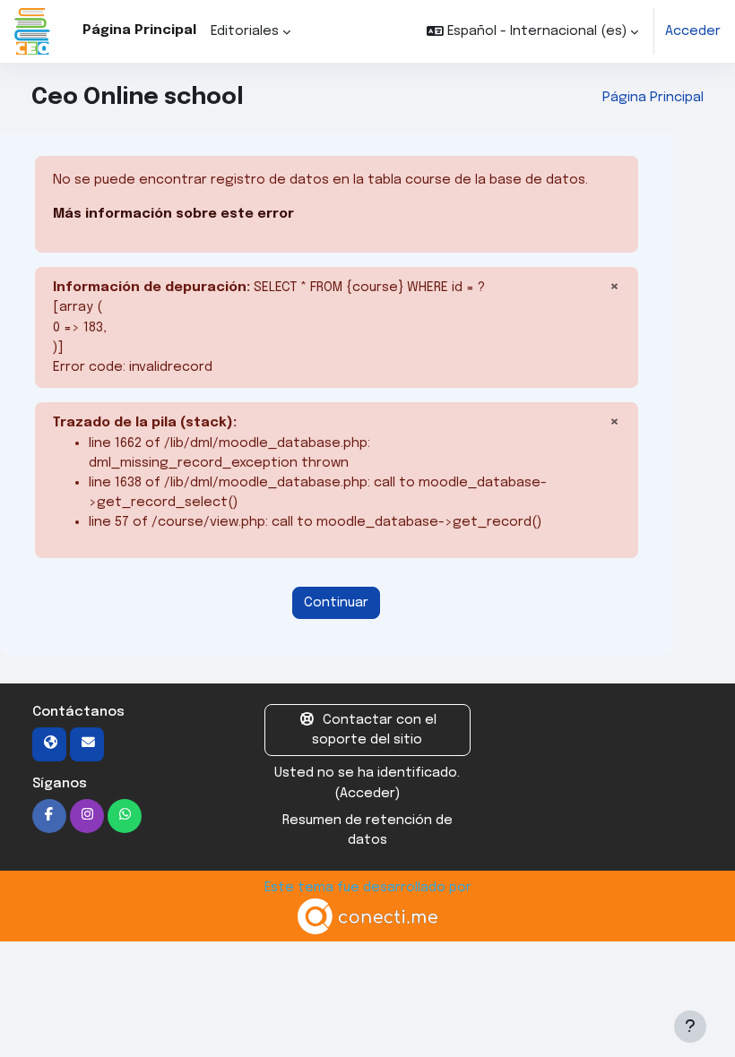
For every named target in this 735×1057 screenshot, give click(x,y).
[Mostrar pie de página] (690, 1026)
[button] (532, 31)
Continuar (336, 602)
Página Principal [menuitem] (139, 30)
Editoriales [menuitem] (245, 31)
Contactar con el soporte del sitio (374, 729)
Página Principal (653, 97)
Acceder (693, 31)
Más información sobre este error (173, 213)
